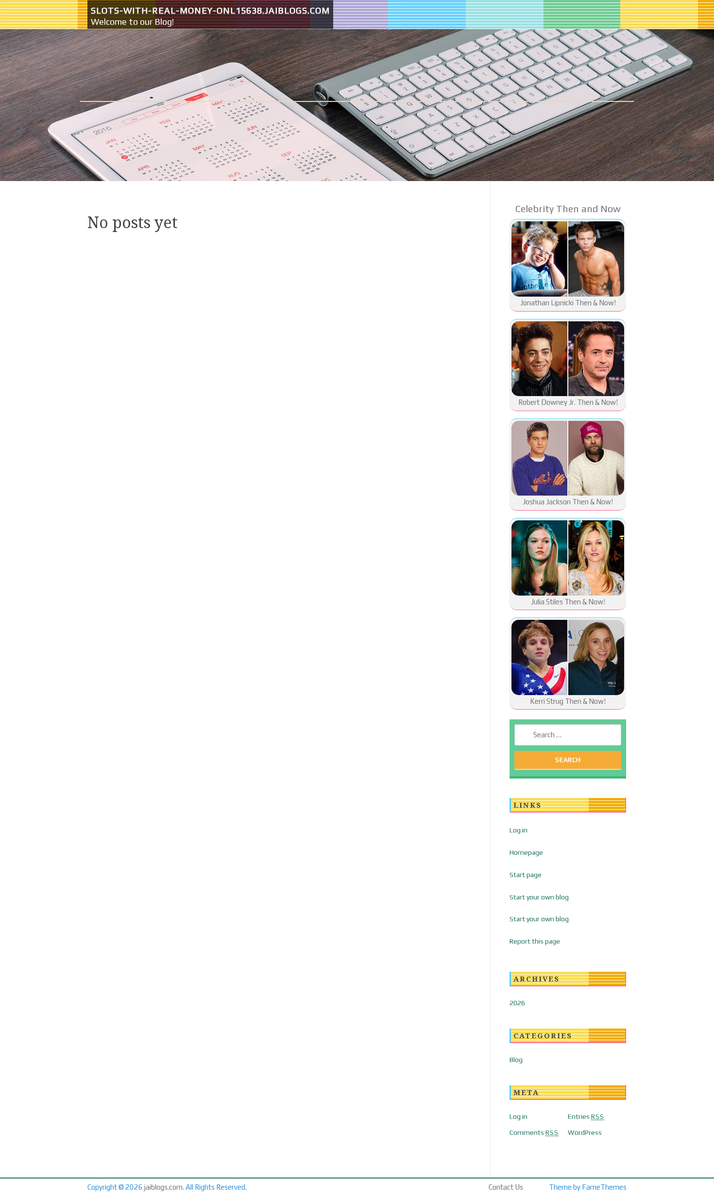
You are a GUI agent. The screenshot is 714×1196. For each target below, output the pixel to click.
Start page (526, 875)
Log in (518, 830)
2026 (517, 1003)
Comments (534, 1132)
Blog (516, 1059)
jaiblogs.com (163, 1187)
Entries (586, 1116)
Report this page (535, 941)
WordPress (585, 1132)
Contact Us (506, 1187)
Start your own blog (539, 897)
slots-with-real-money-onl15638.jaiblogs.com (210, 10)
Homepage (526, 852)
